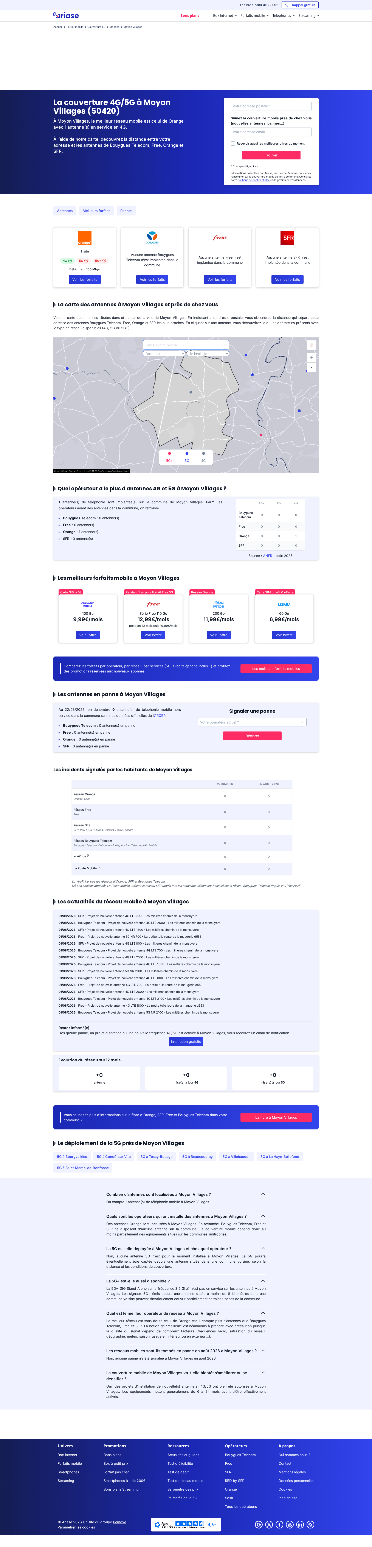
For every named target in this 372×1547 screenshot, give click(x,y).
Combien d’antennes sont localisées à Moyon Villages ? (158, 1194)
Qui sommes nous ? (294, 1455)
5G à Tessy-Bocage (156, 1156)
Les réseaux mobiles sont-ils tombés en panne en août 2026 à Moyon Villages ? (181, 1351)
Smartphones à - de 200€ (125, 1480)
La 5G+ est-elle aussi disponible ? (138, 1281)
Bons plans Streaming (121, 1489)
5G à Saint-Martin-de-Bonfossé (83, 1168)
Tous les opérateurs (241, 1506)
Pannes (126, 211)
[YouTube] (290, 1524)
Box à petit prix (116, 1463)
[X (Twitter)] (269, 1524)
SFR (228, 1472)
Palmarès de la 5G (182, 1498)
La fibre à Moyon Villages (276, 1117)
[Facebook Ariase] (279, 1524)
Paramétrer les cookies (76, 1527)
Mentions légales (292, 1472)
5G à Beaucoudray (197, 1156)
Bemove (119, 1522)
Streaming (66, 1480)
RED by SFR (234, 1480)
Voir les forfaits (84, 279)
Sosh (229, 1498)
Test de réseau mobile (185, 1480)
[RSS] (310, 1524)
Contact (285, 1463)
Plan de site (288, 1498)
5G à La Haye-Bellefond (279, 1156)
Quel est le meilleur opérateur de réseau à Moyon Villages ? (162, 1313)
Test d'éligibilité (180, 1463)
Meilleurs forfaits (96, 211)
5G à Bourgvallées (72, 1156)
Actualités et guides (183, 1455)
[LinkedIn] (300, 1524)
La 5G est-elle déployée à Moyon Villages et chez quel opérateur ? (168, 1248)
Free (228, 1463)
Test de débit (178, 1472)
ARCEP (159, 715)
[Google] (259, 1524)
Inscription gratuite (186, 1041)
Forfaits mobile (70, 1463)
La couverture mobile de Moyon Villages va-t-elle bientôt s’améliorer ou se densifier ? (176, 1376)
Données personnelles (296, 1480)
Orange (231, 1489)
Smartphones (68, 1472)
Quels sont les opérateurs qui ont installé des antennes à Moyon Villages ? (176, 1216)
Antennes (65, 211)
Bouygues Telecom (240, 1455)
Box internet (67, 1455)
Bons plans (112, 1455)
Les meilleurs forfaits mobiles (276, 668)
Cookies (285, 1489)
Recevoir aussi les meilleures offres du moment (271, 143)
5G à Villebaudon (237, 1156)
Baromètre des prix (182, 1489)
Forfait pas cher (116, 1472)
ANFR (267, 556)
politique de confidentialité (254, 180)
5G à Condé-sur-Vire (114, 1156)
